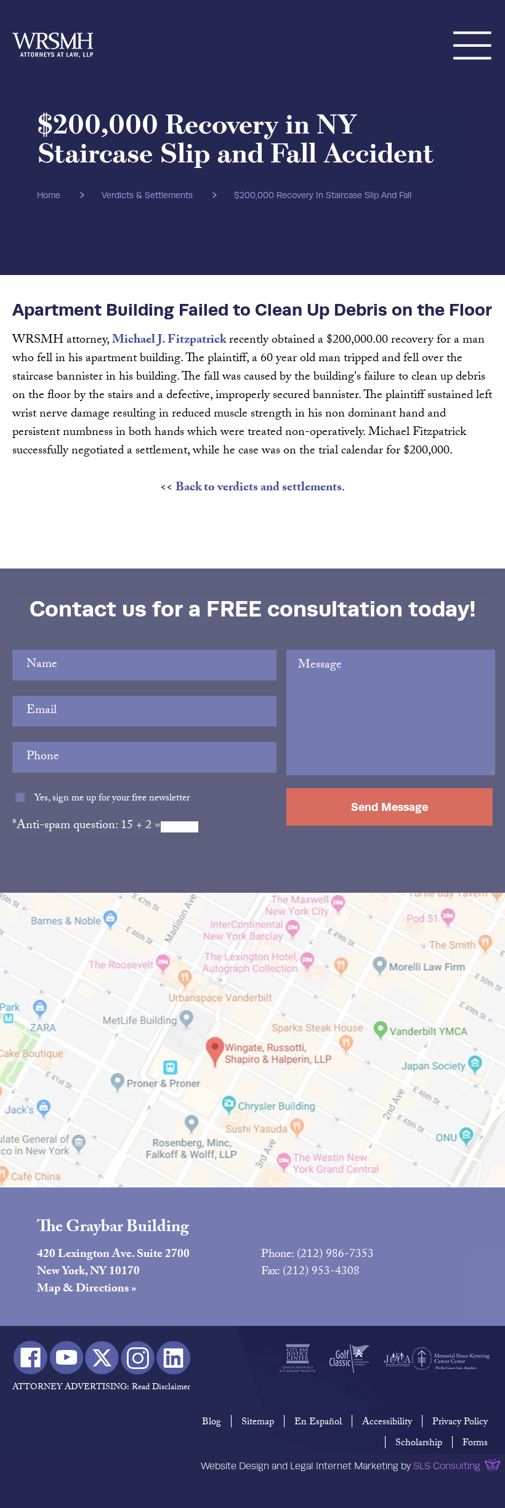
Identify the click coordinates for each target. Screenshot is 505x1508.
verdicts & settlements (147, 195)
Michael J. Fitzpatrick (169, 340)
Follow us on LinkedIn (173, 1357)
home (48, 195)
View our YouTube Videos (66, 1357)
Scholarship (418, 1443)
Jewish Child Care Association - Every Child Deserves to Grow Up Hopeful (397, 1358)
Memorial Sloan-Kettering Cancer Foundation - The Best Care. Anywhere (450, 1358)
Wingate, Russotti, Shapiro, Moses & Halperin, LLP (52, 31)
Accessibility (387, 1422)
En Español (318, 1422)
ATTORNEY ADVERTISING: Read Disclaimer (101, 1388)
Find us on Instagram (138, 1357)
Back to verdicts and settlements (259, 488)
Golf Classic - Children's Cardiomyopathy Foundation (349, 1358)
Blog (211, 1422)
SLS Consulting (446, 1466)
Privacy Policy (460, 1422)
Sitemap (257, 1422)
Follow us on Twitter (102, 1357)
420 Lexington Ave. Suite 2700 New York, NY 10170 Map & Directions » (113, 1272)
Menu (473, 31)
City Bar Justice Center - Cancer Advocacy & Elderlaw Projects (297, 1358)
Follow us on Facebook (30, 1357)
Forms (475, 1443)
